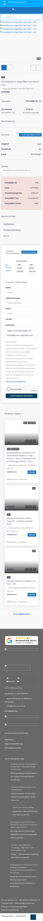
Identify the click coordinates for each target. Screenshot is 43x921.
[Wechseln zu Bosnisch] (11, 678)
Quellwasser (9, 224)
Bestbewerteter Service (26, 640)
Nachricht (10, 325)
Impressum (9, 740)
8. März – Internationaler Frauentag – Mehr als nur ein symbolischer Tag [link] (22, 847)
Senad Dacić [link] (23, 479)
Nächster (26, 614)
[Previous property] (8, 614)
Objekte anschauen (29, 252)
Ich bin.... (9, 319)
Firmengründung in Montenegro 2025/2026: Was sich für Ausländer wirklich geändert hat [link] (23, 824)
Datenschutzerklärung (16, 381)
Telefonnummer (13, 298)
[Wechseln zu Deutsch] (11, 682)
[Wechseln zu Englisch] (22, 678)
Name (8, 287)
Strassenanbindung (12, 230)
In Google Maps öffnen (31, 135)
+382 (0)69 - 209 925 (20, 268)
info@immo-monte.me (16, 706)
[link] (21, 432)
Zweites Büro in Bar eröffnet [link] (23, 807)
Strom (6, 236)
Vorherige (17, 614)
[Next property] (35, 614)
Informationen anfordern (21, 396)
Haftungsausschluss (13, 748)
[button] (33, 67)
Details (32, 472)
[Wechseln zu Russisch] (21, 682)
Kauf (3, 77)
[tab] (4, 67)
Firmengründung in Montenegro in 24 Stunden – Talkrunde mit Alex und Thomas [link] (24, 766)
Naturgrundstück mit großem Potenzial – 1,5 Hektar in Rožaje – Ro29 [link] (20, 521)
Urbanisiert (15, 449)
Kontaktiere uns (11, 711)
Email (8, 308)
